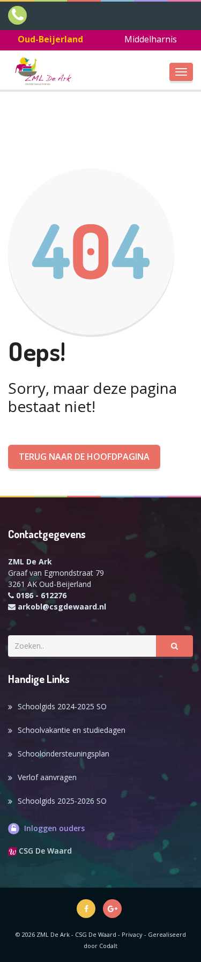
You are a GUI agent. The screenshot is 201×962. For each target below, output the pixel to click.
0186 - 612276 (41, 595)
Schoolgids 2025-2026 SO (62, 801)
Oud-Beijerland (50, 39)
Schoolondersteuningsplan (63, 753)
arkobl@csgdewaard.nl (62, 606)
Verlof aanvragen (47, 777)
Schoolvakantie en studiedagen (71, 730)
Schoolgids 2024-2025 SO (62, 706)
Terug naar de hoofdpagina (84, 456)
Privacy (132, 934)
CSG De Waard (44, 851)
